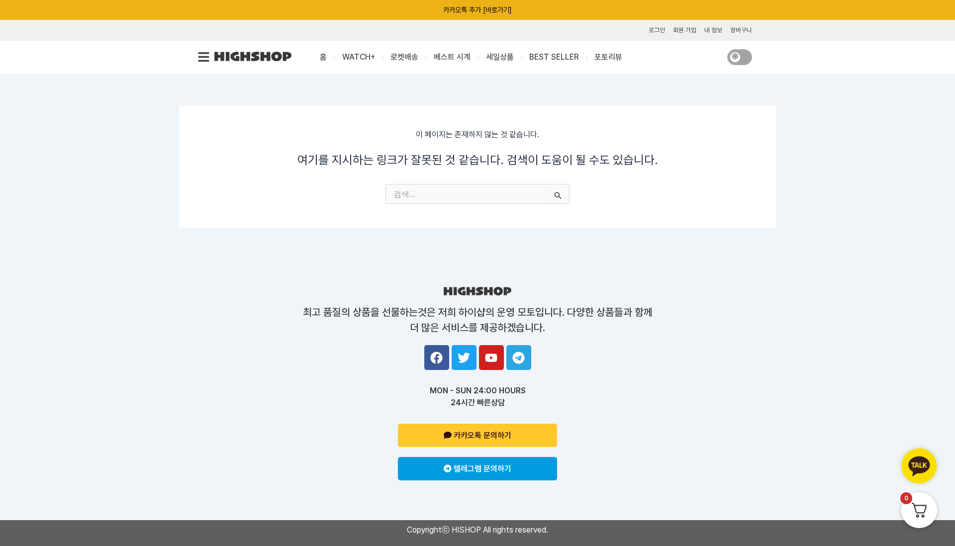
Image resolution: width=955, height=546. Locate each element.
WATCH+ (358, 57)
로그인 (657, 30)
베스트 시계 (452, 57)
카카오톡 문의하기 (481, 435)
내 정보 (713, 30)
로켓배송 (404, 57)
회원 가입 (684, 30)
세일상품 (500, 57)
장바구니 (741, 30)
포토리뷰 (608, 57)
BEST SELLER (554, 57)
